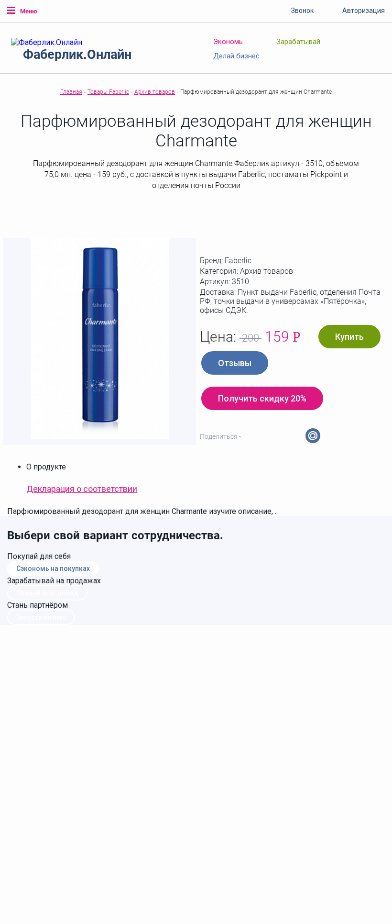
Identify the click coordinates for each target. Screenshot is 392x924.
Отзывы (234, 363)
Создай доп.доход (47, 593)
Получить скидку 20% (262, 398)
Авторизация (363, 10)
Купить (349, 337)
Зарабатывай (298, 41)
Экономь (228, 41)
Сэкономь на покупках (53, 568)
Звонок (302, 10)
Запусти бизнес (41, 617)
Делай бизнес (236, 56)
